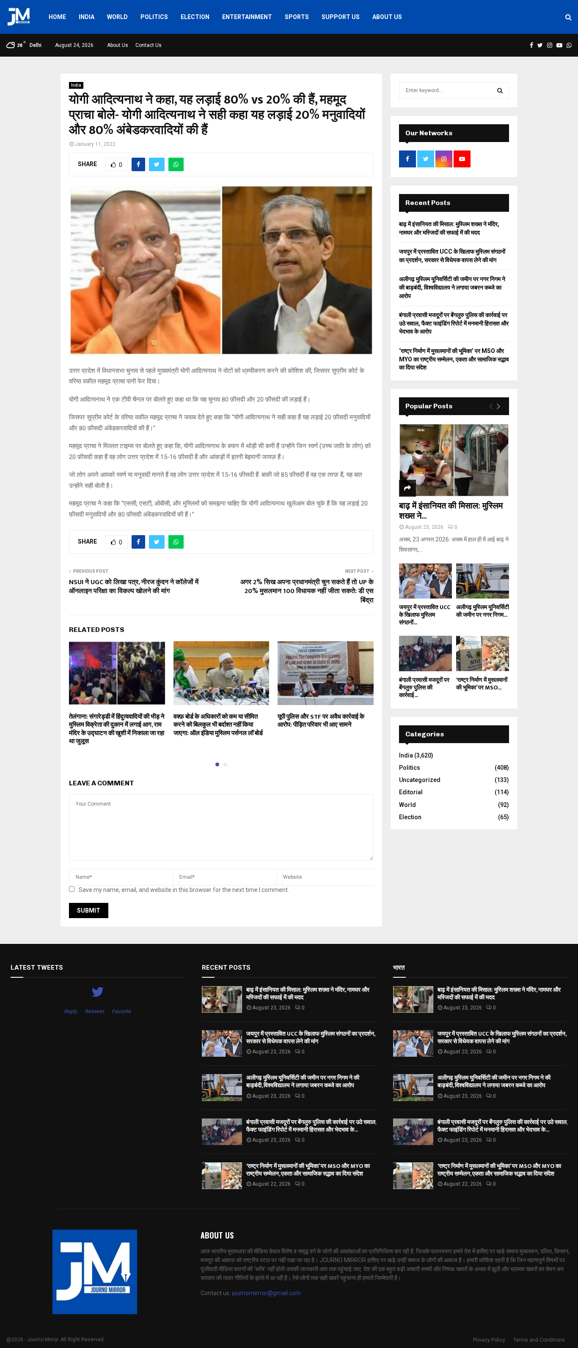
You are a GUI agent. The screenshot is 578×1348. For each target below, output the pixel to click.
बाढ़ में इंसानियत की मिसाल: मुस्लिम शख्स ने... (451, 511)
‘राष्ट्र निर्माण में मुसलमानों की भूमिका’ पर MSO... (481, 683)
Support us (341, 17)
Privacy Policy (489, 1340)
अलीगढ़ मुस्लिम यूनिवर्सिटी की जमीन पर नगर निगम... (482, 611)
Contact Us (148, 45)
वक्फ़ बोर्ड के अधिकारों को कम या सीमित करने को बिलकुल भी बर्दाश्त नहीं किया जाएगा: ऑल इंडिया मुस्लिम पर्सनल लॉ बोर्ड (218, 724)
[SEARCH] (500, 90)
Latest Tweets (37, 967)
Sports (297, 17)
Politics (154, 17)
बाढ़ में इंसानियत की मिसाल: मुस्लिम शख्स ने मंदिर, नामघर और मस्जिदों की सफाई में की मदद (307, 993)
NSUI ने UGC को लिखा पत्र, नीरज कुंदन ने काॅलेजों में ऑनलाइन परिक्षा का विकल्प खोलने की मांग (133, 587)
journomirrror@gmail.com (266, 1293)
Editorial (411, 792)
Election (195, 17)
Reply (70, 1011)
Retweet (95, 1011)
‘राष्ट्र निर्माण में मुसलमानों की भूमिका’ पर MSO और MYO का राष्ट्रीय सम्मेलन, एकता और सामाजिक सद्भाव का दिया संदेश (454, 359)
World (117, 17)
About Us (387, 17)
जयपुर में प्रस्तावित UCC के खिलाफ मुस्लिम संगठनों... (424, 614)
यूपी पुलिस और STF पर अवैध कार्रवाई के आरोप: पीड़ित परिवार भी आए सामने (321, 720)
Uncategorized (419, 780)
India (86, 17)
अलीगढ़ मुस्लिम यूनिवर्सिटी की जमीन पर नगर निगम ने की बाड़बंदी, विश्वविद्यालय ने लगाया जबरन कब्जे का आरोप (452, 287)
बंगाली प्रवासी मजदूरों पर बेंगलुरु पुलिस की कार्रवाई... (424, 687)
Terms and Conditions (539, 1340)
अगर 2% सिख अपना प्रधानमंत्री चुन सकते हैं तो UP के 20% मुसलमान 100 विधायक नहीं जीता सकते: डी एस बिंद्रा (307, 591)
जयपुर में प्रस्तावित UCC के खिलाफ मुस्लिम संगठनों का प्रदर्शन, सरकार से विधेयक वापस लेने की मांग (310, 1037)
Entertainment (247, 17)
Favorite (121, 1011)
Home (57, 17)
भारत (399, 967)
